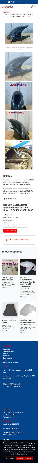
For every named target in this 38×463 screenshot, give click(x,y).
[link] (7, 7)
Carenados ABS (8, 351)
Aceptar (29, 458)
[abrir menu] (35, 7)
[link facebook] (9, 2)
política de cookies (21, 454)
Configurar (10, 458)
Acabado (6, 223)
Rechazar (20, 458)
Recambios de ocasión (10, 362)
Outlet (5, 360)
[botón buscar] (23, 7)
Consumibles (7, 358)
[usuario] (27, 7)
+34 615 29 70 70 (13, 424)
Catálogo (6, 12)
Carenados (6, 349)
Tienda (5, 354)
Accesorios (6, 356)
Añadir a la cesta (10, 231)
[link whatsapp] (11, 2)
